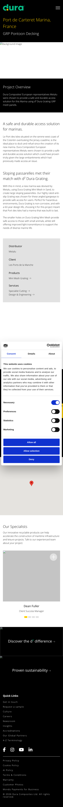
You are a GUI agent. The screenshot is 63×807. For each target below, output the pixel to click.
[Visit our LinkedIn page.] (30, 750)
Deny (31, 459)
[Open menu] (56, 8)
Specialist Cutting (18, 291)
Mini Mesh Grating (18, 278)
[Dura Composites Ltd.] (14, 8)
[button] (31, 483)
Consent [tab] (11, 353)
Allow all (31, 442)
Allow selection (31, 451)
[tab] (25, 617)
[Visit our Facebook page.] (5, 750)
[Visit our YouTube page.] (21, 750)
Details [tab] (31, 353)
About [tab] (51, 353)
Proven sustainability (30, 670)
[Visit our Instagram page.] (12, 750)
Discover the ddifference (30, 641)
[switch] (55, 411)
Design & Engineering (20, 294)
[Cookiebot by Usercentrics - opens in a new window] (47, 346)
